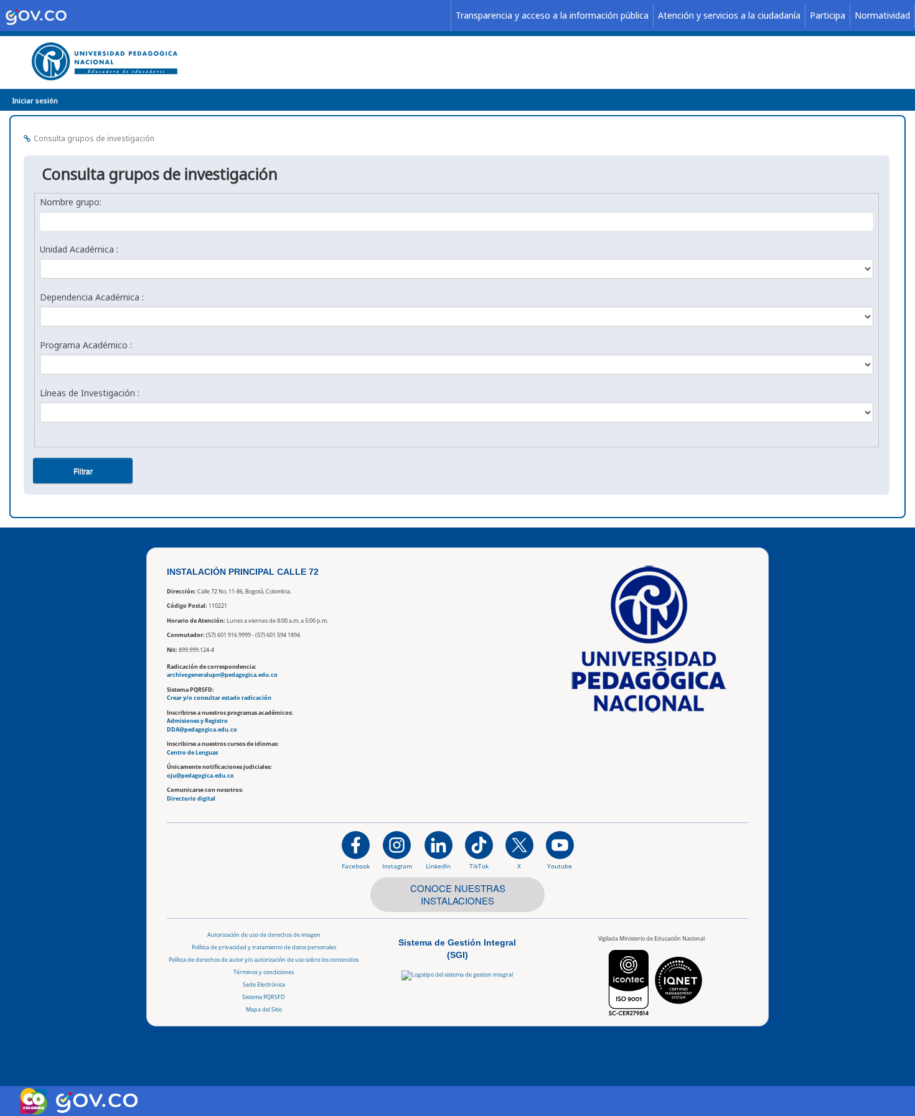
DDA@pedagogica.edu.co (202, 729)
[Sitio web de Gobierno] (226, 16)
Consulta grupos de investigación (94, 138)
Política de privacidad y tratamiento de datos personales (264, 947)
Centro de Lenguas (192, 752)
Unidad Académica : (79, 249)
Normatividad (882, 15)
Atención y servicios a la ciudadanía (729, 15)
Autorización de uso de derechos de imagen (264, 935)
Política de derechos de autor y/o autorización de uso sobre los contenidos (264, 960)
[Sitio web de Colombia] (34, 1101)
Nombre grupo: (70, 202)
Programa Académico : (86, 345)
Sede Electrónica (264, 984)
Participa (827, 15)
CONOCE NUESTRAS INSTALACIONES (457, 894)
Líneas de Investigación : (89, 393)
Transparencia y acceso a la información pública (552, 15)
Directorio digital (191, 798)
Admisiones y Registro (197, 721)
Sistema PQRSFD (263, 997)
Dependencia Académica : (92, 297)
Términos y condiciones (263, 972)
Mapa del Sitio (264, 1009)
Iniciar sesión (35, 100)
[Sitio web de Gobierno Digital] (97, 1101)
